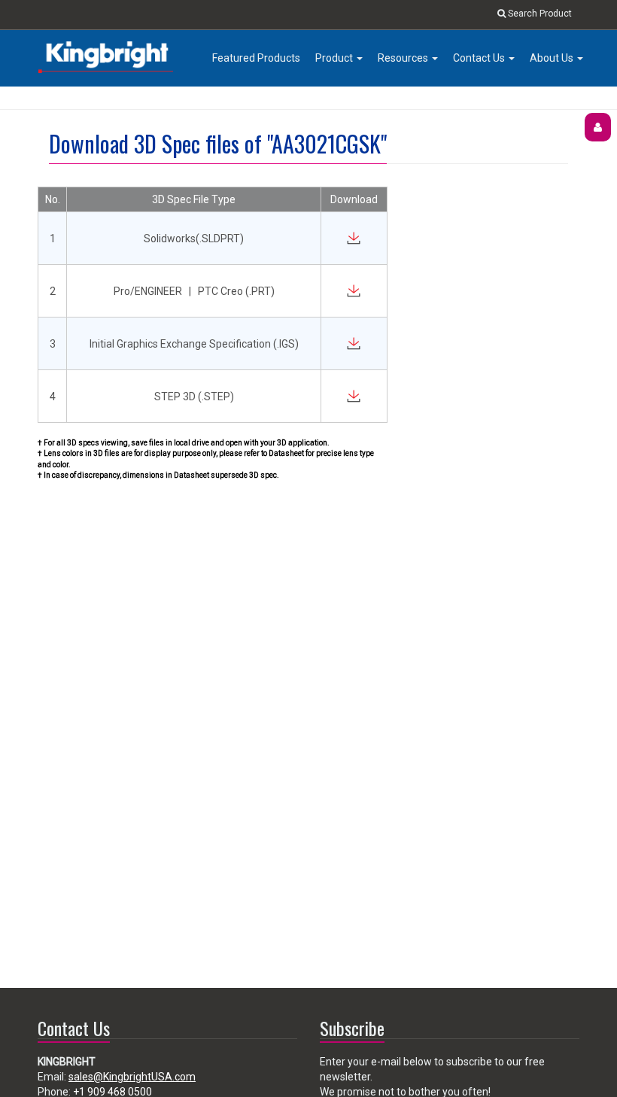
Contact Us (480, 58)
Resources (404, 58)
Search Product (539, 13)
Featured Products (256, 58)
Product (335, 58)
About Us (553, 58)
